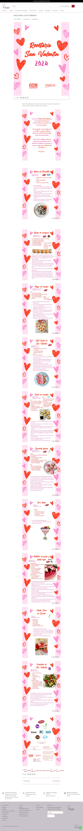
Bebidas (29, 770)
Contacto (38, 809)
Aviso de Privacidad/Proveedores (24, 808)
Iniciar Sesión (55, 10)
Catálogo (11, 10)
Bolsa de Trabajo (39, 807)
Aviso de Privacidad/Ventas (24, 810)
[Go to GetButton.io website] (80, 829)
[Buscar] (73, 6)
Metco (40, 770)
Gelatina (37, 770)
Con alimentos (33, 770)
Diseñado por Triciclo (14, 826)
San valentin (51, 770)
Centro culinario (32, 10)
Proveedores (47, 10)
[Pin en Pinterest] (23, 97)
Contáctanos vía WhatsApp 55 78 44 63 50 (41, 1)
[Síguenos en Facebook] (75, 827)
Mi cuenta (62, 10)
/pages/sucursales (15, 798)
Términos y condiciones (24, 812)
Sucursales (41, 10)
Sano (55, 770)
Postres (43, 770)
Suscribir (51, 815)
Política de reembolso (23, 815)
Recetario (48, 770)
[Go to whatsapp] (80, 827)
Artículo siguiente (56, 780)
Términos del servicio (23, 814)
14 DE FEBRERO (17, 19)
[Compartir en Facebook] (21, 97)
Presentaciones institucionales (21, 10)
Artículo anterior (26, 780)
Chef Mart (4, 10)
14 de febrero (25, 770)
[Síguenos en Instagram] (78, 827)
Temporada (62, 770)
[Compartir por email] (27, 97)
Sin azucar (57, 770)
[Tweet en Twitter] (25, 97)
